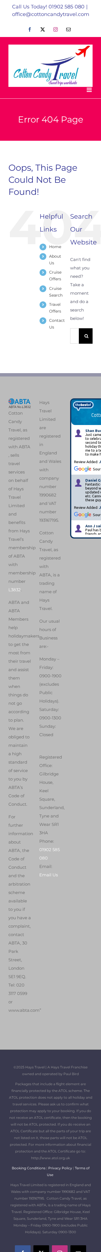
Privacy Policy (60, 1168)
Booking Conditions (29, 1168)
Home (55, 246)
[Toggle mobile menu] (90, 90)
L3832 (14, 589)
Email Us (48, 874)
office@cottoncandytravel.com (50, 14)
